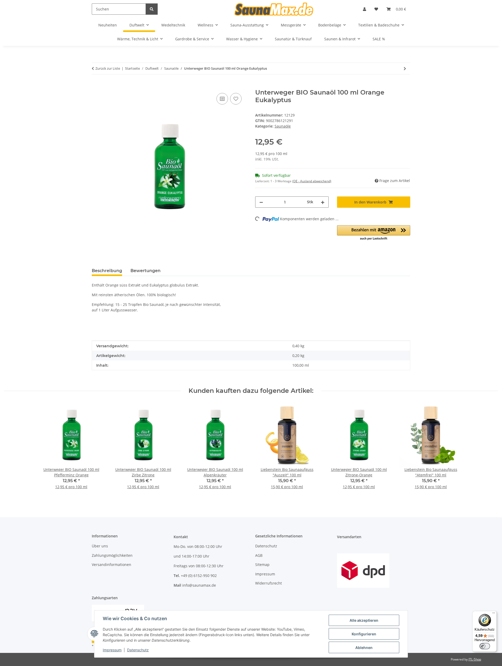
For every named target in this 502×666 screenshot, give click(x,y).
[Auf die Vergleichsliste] (222, 98)
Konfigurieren (364, 634)
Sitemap (262, 564)
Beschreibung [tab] (107, 270)
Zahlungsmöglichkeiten (112, 555)
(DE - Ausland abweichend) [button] (311, 181)
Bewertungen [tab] (145, 270)
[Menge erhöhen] (322, 202)
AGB (259, 555)
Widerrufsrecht (268, 583)
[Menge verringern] (261, 202)
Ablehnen (364, 647)
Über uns (100, 545)
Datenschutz (138, 650)
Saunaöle (283, 126)
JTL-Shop (475, 659)
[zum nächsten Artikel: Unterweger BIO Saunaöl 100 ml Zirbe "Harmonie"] (405, 68)
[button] (364, 9)
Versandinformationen (111, 564)
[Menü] (493, 614)
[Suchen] (152, 9)
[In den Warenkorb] (96, 86)
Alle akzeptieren (364, 620)
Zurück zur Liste (107, 68)
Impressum (112, 650)
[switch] (485, 646)
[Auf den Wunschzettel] (236, 98)
